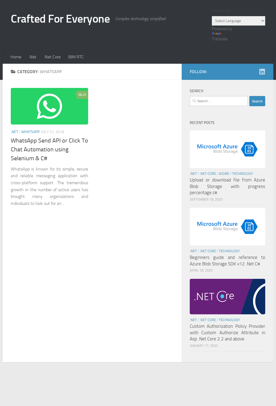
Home (16, 56)
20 (84, 95)
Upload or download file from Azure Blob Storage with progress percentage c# (227, 186)
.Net (32, 56)
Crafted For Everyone (60, 19)
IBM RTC (76, 56)
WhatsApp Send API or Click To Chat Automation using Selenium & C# (49, 149)
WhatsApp (30, 132)
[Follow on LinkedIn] (262, 71)
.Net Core (52, 56)
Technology (242, 174)
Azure (224, 174)
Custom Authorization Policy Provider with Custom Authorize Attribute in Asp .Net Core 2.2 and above (227, 332)
